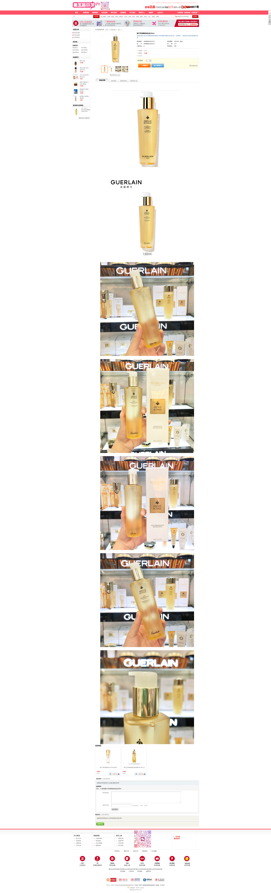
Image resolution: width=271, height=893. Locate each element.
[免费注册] (164, 2)
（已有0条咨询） (106, 779)
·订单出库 (78, 845)
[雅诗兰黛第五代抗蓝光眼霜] (76, 86)
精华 (116, 16)
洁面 (129, 16)
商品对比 (118, 774)
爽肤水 (121, 16)
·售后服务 (98, 841)
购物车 (151, 12)
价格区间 (75, 45)
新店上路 (119, 835)
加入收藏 (113, 774)
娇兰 (119, 29)
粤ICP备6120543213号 (135, 889)
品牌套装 (123, 12)
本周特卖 (180, 12)
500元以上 (84, 52)
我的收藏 (177, 2)
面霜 (109, 16)
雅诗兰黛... (83, 61)
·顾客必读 (120, 838)
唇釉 (157, 16)
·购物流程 (98, 845)
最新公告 (126, 851)
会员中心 (160, 12)
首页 (76, 12)
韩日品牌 (114, 12)
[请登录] (158, 2)
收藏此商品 (194, 65)
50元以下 (75, 47)
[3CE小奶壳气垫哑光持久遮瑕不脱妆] (76, 79)
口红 (149, 16)
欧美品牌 (104, 12)
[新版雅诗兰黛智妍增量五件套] (76, 94)
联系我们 (117, 851)
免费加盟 (86, 12)
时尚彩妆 (77, 37)
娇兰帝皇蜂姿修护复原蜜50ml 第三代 (134, 767)
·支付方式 (78, 838)
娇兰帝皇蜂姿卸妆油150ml (85, 110)
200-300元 (84, 50)
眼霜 (112, 16)
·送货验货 (78, 841)
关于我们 (132, 12)
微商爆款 (95, 12)
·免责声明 (120, 841)
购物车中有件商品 (183, 16)
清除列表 (81, 118)
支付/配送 (77, 835)
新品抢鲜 (187, 12)
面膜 (153, 16)
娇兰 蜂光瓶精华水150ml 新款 (108, 767)
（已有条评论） (105, 814)
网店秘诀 (144, 851)
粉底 (145, 16)
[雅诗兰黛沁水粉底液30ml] (76, 72)
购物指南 (97, 835)
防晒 (137, 16)
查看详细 (116, 774)
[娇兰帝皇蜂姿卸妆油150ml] (76, 111)
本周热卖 (194, 12)
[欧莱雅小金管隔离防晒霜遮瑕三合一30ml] (76, 101)
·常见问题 (120, 843)
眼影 (141, 16)
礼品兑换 (183, 2)
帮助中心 (195, 2)
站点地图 (154, 851)
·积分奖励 (120, 845)
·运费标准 (78, 843)
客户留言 (189, 2)
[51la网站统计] (128, 888)
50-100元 (84, 47)
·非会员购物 (98, 843)
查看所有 (87, 118)
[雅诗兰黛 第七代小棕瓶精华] (76, 65)
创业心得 (135, 851)
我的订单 (171, 2)
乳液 (125, 16)
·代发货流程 (98, 838)
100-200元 (76, 50)
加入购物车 (110, 774)
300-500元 (76, 52)
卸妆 (133, 16)
